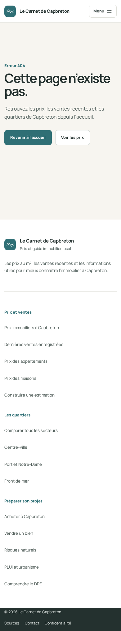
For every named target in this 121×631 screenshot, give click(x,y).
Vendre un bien (18, 533)
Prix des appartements (25, 361)
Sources (11, 623)
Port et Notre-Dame (23, 464)
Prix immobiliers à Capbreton (31, 327)
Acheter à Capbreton (24, 516)
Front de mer (16, 481)
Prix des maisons (20, 378)
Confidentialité (58, 623)
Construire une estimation (29, 395)
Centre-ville (15, 447)
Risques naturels (20, 550)
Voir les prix (72, 137)
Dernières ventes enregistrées (33, 344)
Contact (32, 623)
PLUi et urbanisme (21, 567)
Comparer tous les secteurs (31, 430)
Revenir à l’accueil (28, 137)
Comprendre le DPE (23, 584)
